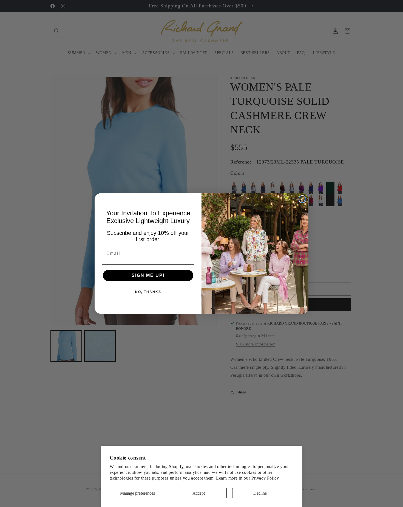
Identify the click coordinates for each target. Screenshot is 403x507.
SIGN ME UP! (148, 275)
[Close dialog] (302, 199)
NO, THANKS (148, 292)
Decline (260, 493)
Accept (198, 493)
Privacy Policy (265, 478)
